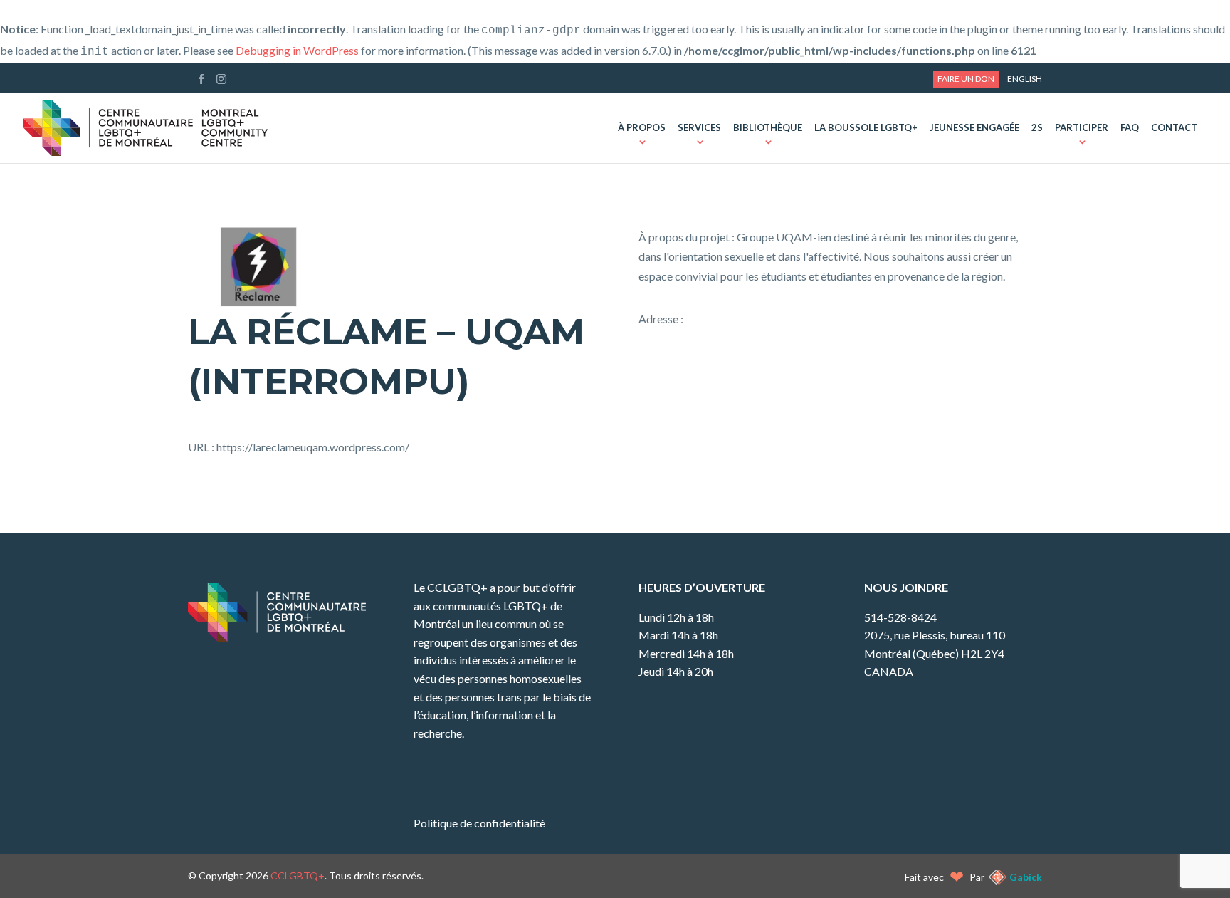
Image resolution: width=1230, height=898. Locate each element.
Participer (1081, 128)
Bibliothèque (767, 128)
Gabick (1025, 877)
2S (1037, 128)
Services (699, 128)
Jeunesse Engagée (974, 128)
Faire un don (965, 78)
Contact (1174, 128)
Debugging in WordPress (297, 50)
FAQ (1129, 128)
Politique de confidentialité (479, 823)
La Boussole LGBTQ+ (866, 128)
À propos (642, 128)
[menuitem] (1024, 79)
